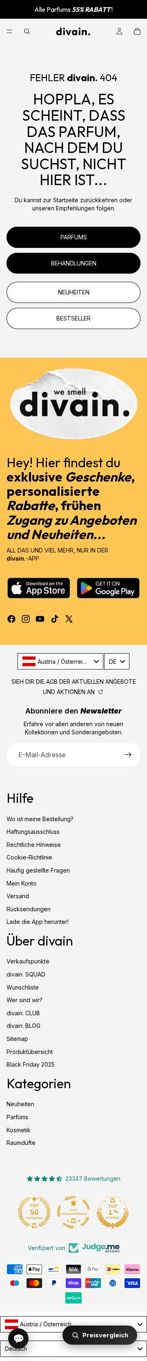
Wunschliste (23, 987)
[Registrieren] (128, 754)
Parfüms (17, 1117)
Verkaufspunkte (28, 961)
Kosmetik (19, 1130)
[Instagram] (26, 619)
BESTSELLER (73, 318)
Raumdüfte (21, 1143)
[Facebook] (11, 619)
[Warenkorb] (137, 31)
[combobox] (60, 661)
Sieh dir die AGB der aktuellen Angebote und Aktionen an (73, 686)
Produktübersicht (30, 1051)
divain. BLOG (23, 1026)
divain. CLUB (23, 1013)
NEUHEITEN (73, 292)
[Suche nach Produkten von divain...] (27, 31)
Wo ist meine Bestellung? (40, 818)
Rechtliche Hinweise (34, 844)
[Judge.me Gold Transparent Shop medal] (73, 1212)
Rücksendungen (29, 909)
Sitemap (17, 1038)
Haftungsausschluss (33, 832)
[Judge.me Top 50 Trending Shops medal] (34, 1212)
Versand (18, 896)
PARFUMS (73, 237)
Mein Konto (22, 883)
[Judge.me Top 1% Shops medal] (112, 1212)
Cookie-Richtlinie (29, 857)
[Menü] (9, 31)
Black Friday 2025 (31, 1064)
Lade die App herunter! (38, 922)
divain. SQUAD (26, 974)
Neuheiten (20, 1104)
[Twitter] (69, 619)
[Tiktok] (55, 619)
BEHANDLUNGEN (73, 263)
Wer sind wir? (24, 1000)
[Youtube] (40, 619)
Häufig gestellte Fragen (38, 870)
